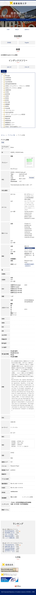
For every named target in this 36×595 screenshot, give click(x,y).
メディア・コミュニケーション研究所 (15, 114)
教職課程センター (10, 122)
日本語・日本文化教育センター (13, 126)
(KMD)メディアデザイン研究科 (13, 88)
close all (27, 67)
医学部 (7, 100)
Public (3, 71)
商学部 (7, 98)
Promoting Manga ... (10, 548)
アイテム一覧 (11, 135)
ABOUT (27, 29)
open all (9, 67)
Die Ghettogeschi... (10, 531)
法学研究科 (8, 79)
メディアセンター (10, 110)
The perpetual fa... (10, 545)
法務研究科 (8, 90)
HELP (17, 29)
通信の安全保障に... (10, 536)
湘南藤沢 (7, 104)
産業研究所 (8, 116)
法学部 (7, 96)
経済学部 (7, 94)
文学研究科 (8, 77)
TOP (8, 29)
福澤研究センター (10, 124)
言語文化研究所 (9, 112)
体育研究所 (8, 120)
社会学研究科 (8, 81)
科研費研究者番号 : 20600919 (29, 265)
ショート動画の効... (10, 538)
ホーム (3, 135)
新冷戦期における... (10, 532)
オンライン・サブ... (10, 551)
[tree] (18, 100)
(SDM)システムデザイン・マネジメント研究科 (17, 86)
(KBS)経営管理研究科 (10, 84)
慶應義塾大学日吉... (10, 550)
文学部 (7, 92)
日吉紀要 (7, 108)
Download (31, 177)
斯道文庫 (7, 118)
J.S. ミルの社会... (9, 534)
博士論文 (7, 75)
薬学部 (7, 106)
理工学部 (7, 102)
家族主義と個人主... (10, 546)
